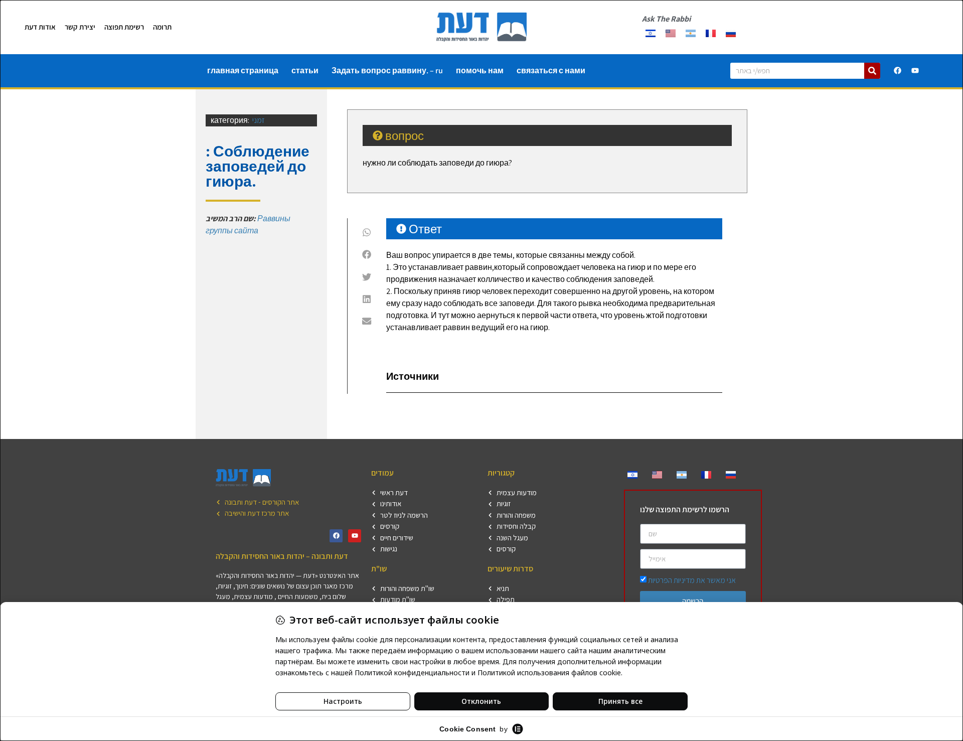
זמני (258, 120)
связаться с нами (551, 70)
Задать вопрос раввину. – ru (387, 70)
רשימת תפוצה (124, 27)
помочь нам (480, 70)
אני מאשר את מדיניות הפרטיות (692, 580)
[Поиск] (872, 71)
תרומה (162, 27)
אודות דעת (40, 27)
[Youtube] (915, 70)
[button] (367, 232)
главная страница (242, 70)
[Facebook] (897, 70)
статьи (304, 70)
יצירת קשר (80, 27)
